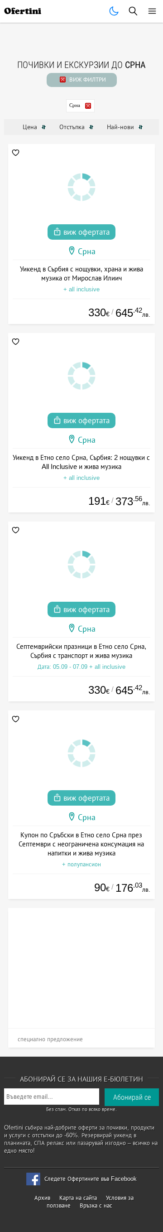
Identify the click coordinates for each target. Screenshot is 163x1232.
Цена (31, 126)
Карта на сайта (78, 1197)
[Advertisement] (81, 964)
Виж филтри (86, 79)
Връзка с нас (96, 1205)
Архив (42, 1197)
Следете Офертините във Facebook (90, 1178)
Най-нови (121, 126)
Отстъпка (72, 126)
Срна (74, 105)
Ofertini (22, 11)
